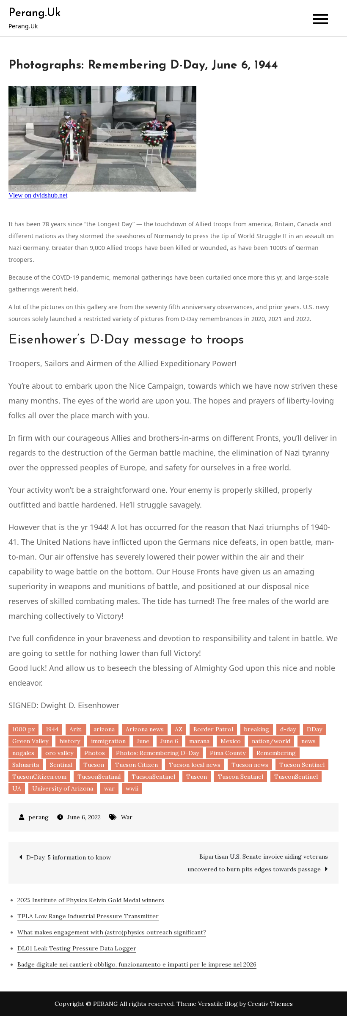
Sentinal (61, 765)
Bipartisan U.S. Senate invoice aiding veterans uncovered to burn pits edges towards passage (257, 863)
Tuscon (196, 776)
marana (199, 741)
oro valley (59, 753)
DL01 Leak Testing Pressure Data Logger (76, 948)
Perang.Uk (34, 13)
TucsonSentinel (153, 776)
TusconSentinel (296, 776)
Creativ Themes (270, 1004)
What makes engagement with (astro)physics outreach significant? (111, 932)
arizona (104, 729)
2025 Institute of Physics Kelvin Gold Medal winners (90, 900)
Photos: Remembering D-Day (157, 753)
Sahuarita (25, 765)
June (143, 741)
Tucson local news (194, 765)
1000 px (23, 729)
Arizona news (145, 729)
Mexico (230, 741)
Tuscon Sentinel (240, 776)
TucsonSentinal (99, 776)
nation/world (271, 741)
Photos (94, 753)
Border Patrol (213, 729)
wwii (132, 788)
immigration (108, 741)
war (109, 788)
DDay (314, 729)
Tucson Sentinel (302, 765)
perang (38, 817)
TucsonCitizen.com (39, 776)
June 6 (169, 741)
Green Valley (30, 741)
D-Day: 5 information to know (68, 857)
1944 (52, 729)
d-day (288, 729)
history (69, 741)
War (126, 817)
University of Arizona (62, 788)
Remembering (276, 753)
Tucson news (249, 765)
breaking (256, 729)
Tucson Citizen (136, 765)
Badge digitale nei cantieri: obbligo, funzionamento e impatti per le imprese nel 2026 (136, 964)
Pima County (227, 753)
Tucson (93, 765)
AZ (178, 729)
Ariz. (76, 729)
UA (16, 788)
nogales (23, 753)
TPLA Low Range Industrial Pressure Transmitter (88, 916)
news (308, 741)
